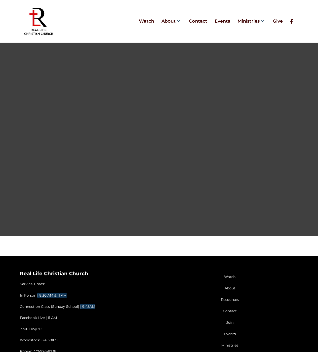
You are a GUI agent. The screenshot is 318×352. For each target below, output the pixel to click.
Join (230, 322)
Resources (230, 299)
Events (222, 21)
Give (278, 21)
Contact (198, 21)
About (168, 21)
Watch (146, 21)
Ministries (249, 21)
